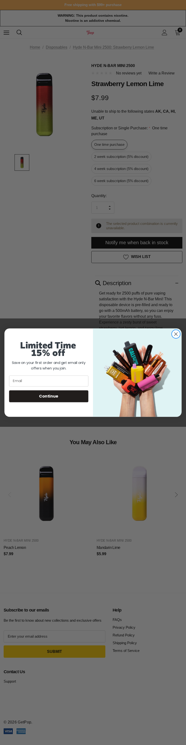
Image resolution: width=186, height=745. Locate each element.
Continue (48, 396)
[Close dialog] (176, 334)
